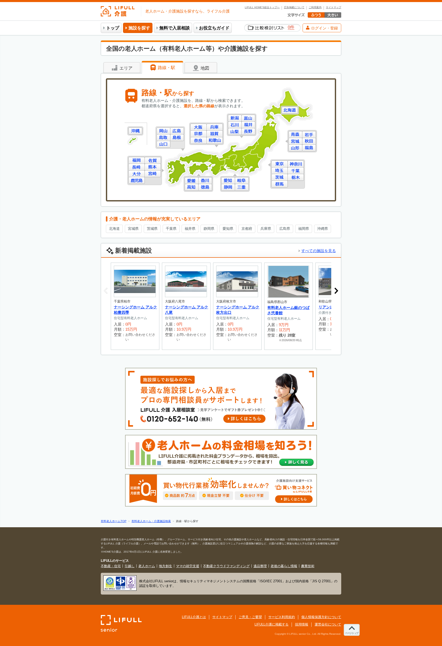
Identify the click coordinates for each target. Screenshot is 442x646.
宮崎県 (153, 173)
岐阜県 (242, 180)
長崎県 (136, 167)
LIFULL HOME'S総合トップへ (262, 7)
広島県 (177, 130)
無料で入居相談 (174, 28)
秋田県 (309, 141)
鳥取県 (163, 137)
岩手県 (309, 134)
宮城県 (295, 141)
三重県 (242, 187)
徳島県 (205, 187)
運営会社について (328, 624)
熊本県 (153, 167)
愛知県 (228, 180)
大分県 (136, 173)
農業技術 (307, 566)
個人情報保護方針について (321, 617)
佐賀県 (153, 160)
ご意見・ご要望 (250, 617)
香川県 (205, 180)
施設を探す (139, 28)
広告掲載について (294, 7)
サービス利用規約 (281, 617)
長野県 (248, 131)
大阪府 (198, 127)
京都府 (198, 133)
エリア (125, 68)
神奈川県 (296, 163)
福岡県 (136, 160)
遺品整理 (260, 566)
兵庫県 (214, 127)
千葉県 (296, 170)
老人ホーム (146, 566)
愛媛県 (191, 180)
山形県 (295, 147)
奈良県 (198, 140)
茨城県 (279, 177)
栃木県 (296, 177)
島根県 (177, 137)
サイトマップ (333, 7)
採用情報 (301, 624)
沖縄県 (135, 130)
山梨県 (235, 131)
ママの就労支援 (187, 566)
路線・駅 (166, 67)
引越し (130, 566)
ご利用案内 (315, 7)
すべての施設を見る (318, 251)
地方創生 (165, 566)
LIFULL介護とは (194, 617)
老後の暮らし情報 (284, 566)
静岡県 (228, 187)
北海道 (290, 110)
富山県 (248, 118)
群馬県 (279, 183)
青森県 (295, 134)
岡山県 (163, 130)
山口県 (163, 144)
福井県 (248, 124)
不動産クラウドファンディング (226, 566)
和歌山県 (214, 140)
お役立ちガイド (214, 28)
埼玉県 (279, 170)
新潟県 (235, 118)
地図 (204, 68)
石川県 (235, 124)
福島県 (309, 147)
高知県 (191, 187)
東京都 (279, 163)
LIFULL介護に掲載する (272, 624)
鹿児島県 (136, 180)
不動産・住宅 (111, 566)
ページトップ (351, 633)
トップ (112, 28)
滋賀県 (214, 133)
